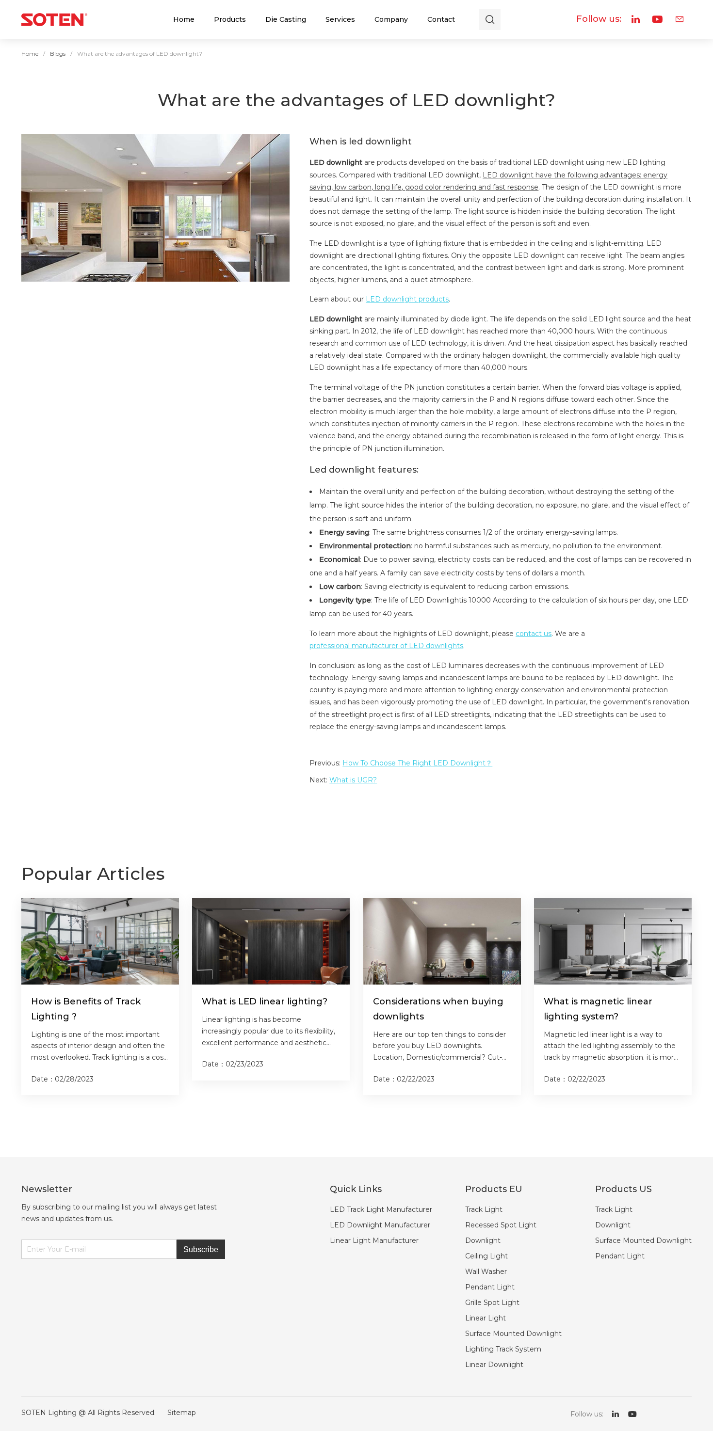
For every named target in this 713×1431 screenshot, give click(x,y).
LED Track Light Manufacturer (381, 1209)
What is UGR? (353, 780)
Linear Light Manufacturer (374, 1240)
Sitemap (181, 1412)
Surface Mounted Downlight (513, 1333)
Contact (441, 19)
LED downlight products (407, 299)
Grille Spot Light (492, 1302)
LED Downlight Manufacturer (380, 1225)
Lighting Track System (503, 1349)
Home (183, 19)
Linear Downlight (494, 1364)
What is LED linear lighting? (264, 1001)
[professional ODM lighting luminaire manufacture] (54, 19)
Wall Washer (486, 1271)
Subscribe (200, 1249)
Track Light (483, 1209)
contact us (533, 633)
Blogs (57, 53)
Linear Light (485, 1318)
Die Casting (285, 19)
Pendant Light (490, 1287)
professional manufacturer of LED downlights (386, 645)
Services (340, 19)
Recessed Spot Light (500, 1225)
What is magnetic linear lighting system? (598, 1009)
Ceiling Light (486, 1256)
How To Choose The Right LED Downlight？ (417, 763)
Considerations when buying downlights (438, 1009)
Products (230, 19)
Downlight (483, 1240)
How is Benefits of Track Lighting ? (86, 1009)
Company (391, 19)
